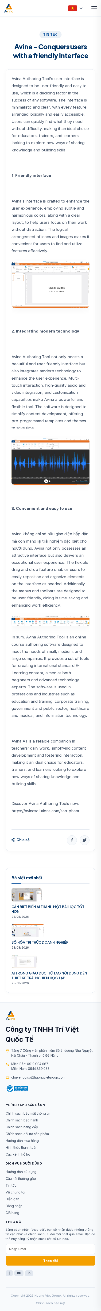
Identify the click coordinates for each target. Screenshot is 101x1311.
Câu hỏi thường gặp (21, 1179)
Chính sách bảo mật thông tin (28, 1113)
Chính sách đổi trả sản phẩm (27, 1134)
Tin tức (11, 1185)
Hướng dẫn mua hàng (22, 1141)
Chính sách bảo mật (50, 1303)
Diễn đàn (12, 1199)
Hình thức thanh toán (21, 1147)
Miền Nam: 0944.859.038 (30, 1069)
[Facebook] (9, 1273)
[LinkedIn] (29, 1273)
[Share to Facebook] (72, 840)
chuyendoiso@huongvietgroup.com (38, 1077)
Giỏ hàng (12, 1213)
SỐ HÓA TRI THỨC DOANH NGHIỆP (40, 942)
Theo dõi (50, 1261)
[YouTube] (18, 1273)
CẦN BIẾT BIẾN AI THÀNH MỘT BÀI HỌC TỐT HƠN (48, 909)
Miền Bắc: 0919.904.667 (29, 1064)
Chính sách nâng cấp (22, 1127)
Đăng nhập (14, 1206)
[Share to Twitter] (84, 840)
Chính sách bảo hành (22, 1120)
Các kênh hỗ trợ (18, 1154)
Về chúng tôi (15, 1192)
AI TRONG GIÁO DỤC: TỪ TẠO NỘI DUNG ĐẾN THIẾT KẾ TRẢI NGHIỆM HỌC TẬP (49, 975)
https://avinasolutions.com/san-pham (45, 810)
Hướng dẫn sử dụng (21, 1172)
